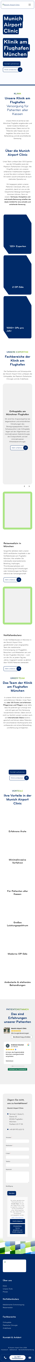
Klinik (5, 1286)
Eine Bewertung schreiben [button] (22, 1037)
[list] (17, 434)
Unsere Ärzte (8, 1289)
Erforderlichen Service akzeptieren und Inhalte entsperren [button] (17, 1229)
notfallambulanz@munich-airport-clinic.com (29, 1357)
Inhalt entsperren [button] (17, 1221)
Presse (5, 1292)
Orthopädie (7, 1322)
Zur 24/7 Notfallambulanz (17, 1357)
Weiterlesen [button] (9, 1061)
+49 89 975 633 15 (16, 1129)
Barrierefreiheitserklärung (26, 1350)
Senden (12, 1193)
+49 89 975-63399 (5, 1357)
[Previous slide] (24, 486)
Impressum (4, 1350)
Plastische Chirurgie (10, 1325)
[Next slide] (29, 486)
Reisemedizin (8, 1307)
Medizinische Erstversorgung (13, 1305)
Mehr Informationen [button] (17, 1217)
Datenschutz (13, 1350)
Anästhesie (7, 1328)
